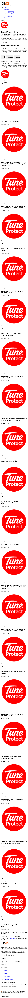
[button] (15, 9)
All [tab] (4, 80)
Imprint (5, 973)
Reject (2, 996)
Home (5, 7)
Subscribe (17, 936)
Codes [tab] (5, 82)
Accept (7, 996)
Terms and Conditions (8, 979)
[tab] (3, 57)
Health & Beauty (12, 13)
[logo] (5, 5)
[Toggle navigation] (10, 5)
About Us (5, 970)
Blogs (5, 17)
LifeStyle (10, 16)
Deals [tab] (5, 83)
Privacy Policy (12, 938)
